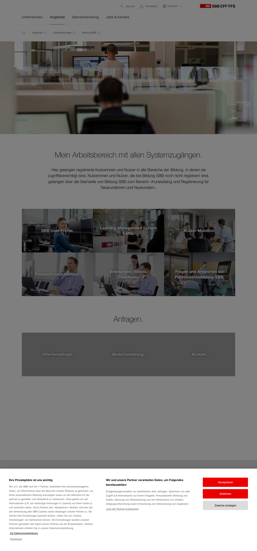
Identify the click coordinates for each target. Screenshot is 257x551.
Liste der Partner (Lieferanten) (122, 509)
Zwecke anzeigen (225, 505)
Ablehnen (225, 493)
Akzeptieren (225, 482)
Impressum (16, 539)
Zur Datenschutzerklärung (24, 533)
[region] (128, 510)
